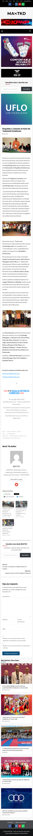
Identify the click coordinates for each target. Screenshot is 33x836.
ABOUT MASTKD (20, 822)
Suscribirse (25, 555)
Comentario (6, 596)
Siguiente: (18, 572)
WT (3, 1)
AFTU (21, 1)
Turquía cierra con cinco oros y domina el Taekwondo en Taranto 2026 (13, 718)
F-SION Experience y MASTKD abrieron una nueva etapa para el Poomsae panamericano (15, 749)
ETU (10, 1)
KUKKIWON (27, 1)
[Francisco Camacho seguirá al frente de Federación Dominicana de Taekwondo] (8, 522)
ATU (14, 1)
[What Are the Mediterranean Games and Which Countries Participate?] (16, 798)
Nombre (5, 619)
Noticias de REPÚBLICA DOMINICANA (19, 391)
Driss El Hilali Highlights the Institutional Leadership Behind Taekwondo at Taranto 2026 (15, 687)
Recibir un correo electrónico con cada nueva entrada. (16, 647)
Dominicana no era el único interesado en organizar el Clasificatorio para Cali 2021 (21, 512)
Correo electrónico (21, 621)
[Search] (30, 31)
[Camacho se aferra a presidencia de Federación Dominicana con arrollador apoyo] (8, 504)
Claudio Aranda (7, 689)
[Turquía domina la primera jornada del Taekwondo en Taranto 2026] (16, 767)
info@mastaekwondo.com (11, 377)
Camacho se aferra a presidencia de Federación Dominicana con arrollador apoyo (7, 512)
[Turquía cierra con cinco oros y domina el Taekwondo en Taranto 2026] (16, 705)
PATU (6, 1)
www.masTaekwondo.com (11, 373)
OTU (17, 1)
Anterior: (14, 567)
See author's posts (16, 479)
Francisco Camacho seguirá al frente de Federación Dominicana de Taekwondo (7, 530)
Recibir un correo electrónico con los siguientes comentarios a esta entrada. (14, 639)
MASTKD (6, 134)
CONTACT (10, 822)
